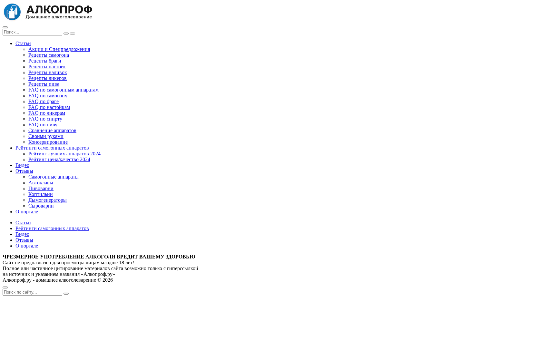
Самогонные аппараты (53, 177)
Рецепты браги (44, 60)
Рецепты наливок (47, 72)
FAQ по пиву (42, 124)
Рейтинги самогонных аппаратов (52, 148)
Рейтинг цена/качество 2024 (59, 159)
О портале (26, 211)
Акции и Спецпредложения (59, 49)
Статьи (23, 43)
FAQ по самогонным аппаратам (63, 89)
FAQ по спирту (45, 119)
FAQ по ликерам (46, 113)
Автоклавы (40, 182)
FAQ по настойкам (49, 107)
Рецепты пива (43, 84)
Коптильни (40, 194)
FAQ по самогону (47, 95)
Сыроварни (41, 206)
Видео (22, 165)
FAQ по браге (43, 101)
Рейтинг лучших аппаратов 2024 (64, 153)
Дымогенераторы (47, 200)
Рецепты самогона (48, 55)
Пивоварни (41, 188)
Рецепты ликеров (47, 78)
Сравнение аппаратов (52, 130)
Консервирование (48, 142)
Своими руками (46, 136)
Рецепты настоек (47, 66)
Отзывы (24, 171)
